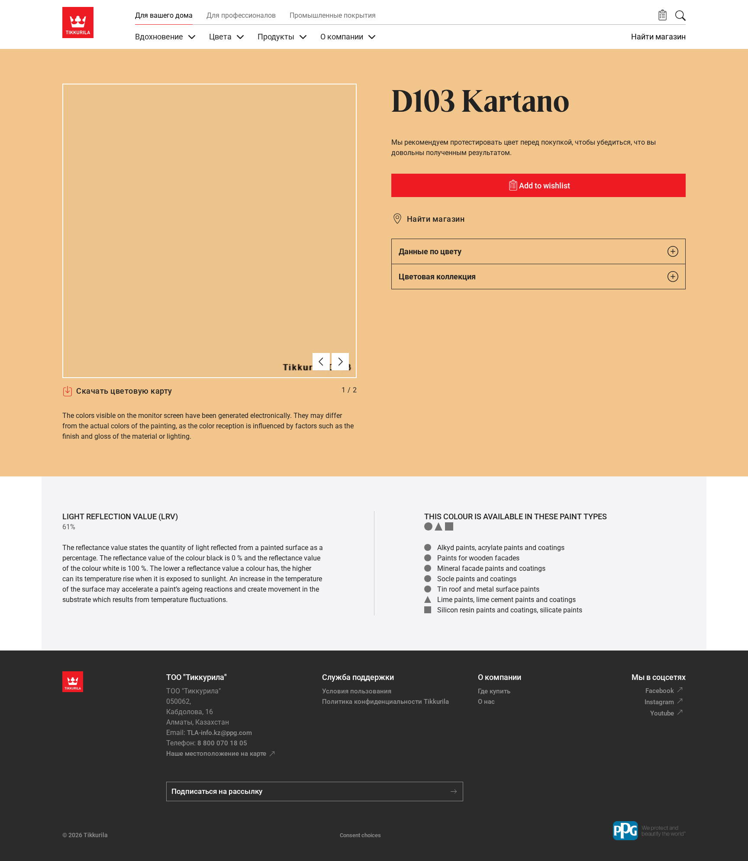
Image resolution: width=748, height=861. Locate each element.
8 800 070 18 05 (222, 743)
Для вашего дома (164, 15)
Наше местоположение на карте (216, 753)
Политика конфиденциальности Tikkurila (385, 702)
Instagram (659, 702)
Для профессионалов (241, 15)
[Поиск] (680, 15)
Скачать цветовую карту (124, 390)
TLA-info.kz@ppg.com (219, 733)
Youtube (662, 713)
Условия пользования (356, 691)
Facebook (659, 691)
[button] (662, 15)
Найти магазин (658, 36)
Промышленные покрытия (333, 15)
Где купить (494, 691)
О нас (486, 702)
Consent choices (360, 835)
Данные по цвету (430, 251)
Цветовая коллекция (437, 276)
